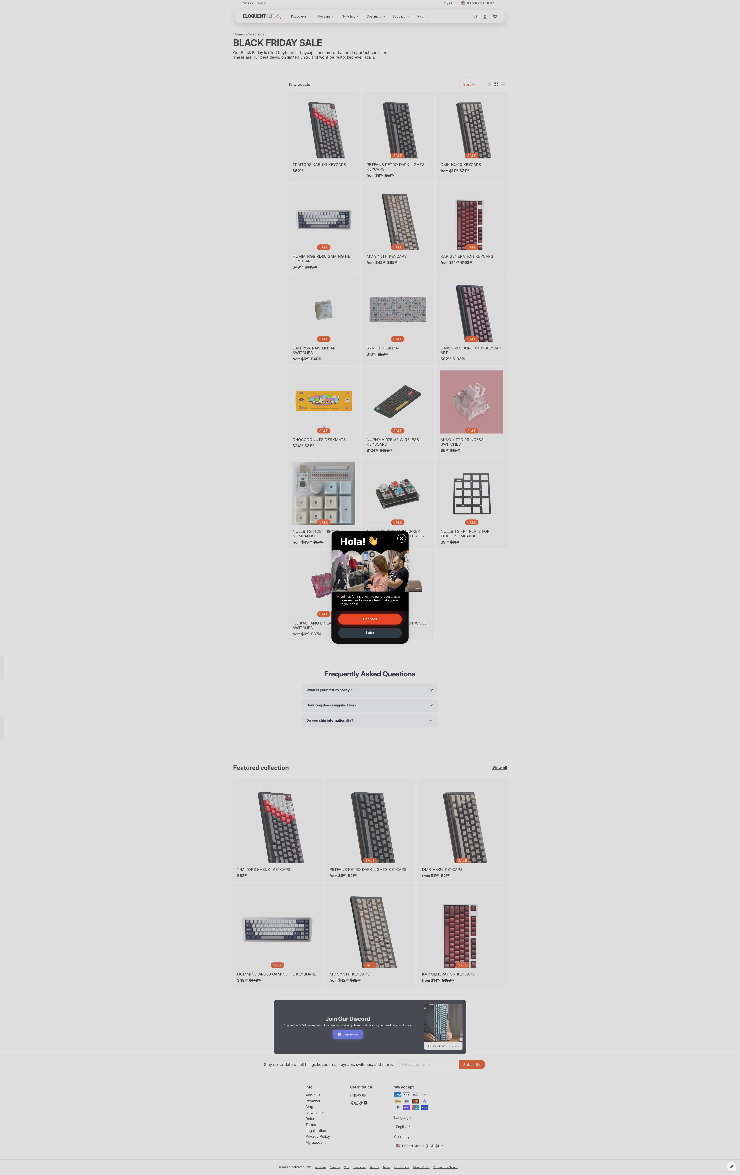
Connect (370, 619)
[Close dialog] (401, 538)
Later (370, 633)
